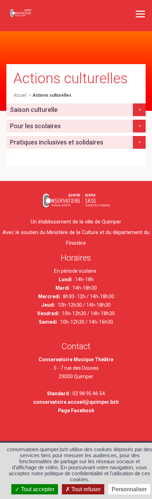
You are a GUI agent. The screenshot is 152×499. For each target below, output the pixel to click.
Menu (140, 14)
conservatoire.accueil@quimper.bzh (76, 402)
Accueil (20, 95)
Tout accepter (36, 489)
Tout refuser (85, 489)
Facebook (82, 410)
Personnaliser (129, 489)
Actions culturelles (52, 95)
